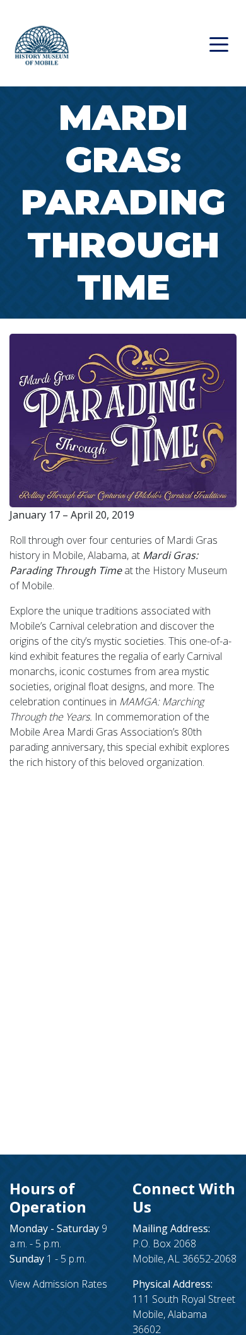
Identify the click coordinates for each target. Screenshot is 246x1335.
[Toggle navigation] (219, 43)
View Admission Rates (58, 1284)
